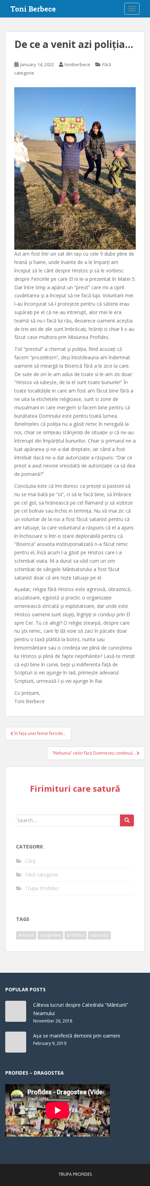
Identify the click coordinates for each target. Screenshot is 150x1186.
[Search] (127, 820)
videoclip (99, 935)
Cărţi (30, 861)
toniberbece (77, 64)
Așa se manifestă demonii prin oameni (76, 1035)
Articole (26, 935)
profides (75, 935)
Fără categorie (41, 874)
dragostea (50, 935)
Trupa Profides (42, 888)
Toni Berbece (33, 8)
